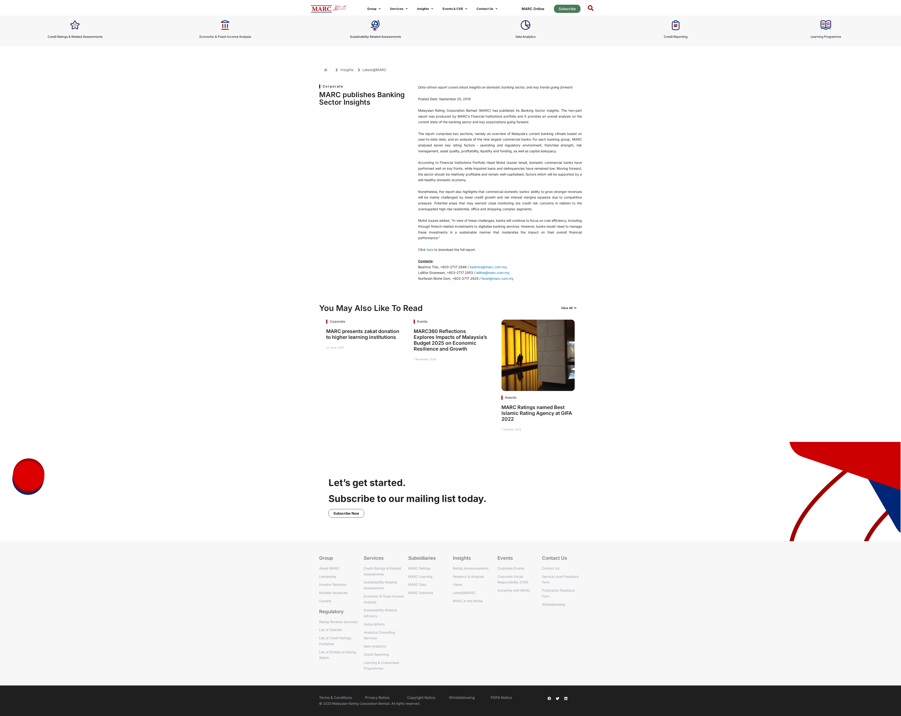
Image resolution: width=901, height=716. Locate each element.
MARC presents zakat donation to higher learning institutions (362, 334)
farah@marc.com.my (497, 278)
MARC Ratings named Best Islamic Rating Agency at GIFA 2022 (536, 413)
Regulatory (331, 611)
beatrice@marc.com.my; (489, 267)
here (430, 250)
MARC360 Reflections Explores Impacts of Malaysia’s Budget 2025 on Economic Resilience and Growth (450, 340)
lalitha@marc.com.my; (493, 273)
